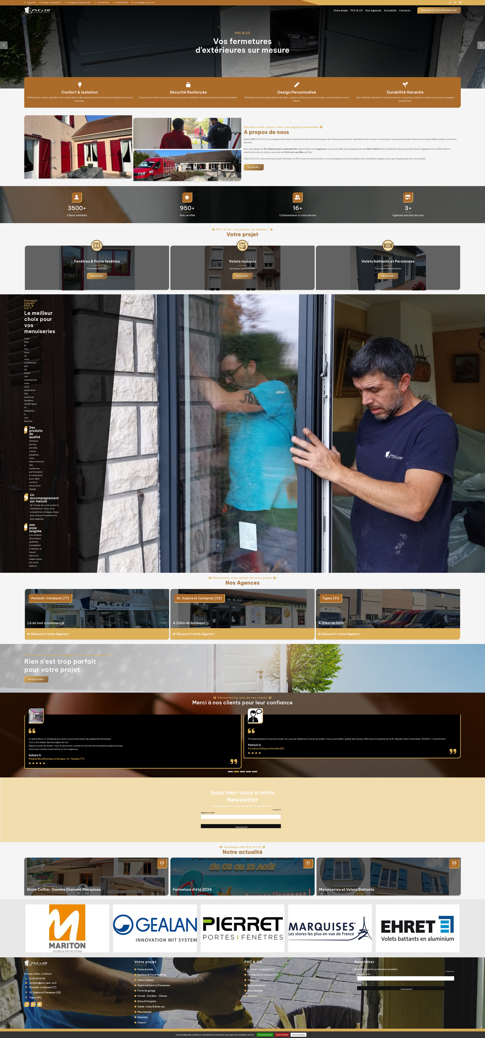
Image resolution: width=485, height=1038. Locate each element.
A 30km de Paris (331, 623)
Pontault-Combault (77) (50, 598)
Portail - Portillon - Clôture (152, 996)
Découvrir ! (97, 276)
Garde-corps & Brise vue (151, 1006)
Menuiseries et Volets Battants (346, 889)
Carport (142, 1022)
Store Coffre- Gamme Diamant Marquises (64, 889)
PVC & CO (356, 10)
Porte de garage (146, 990)
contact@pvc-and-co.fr (43, 982)
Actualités (390, 10)
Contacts (404, 10)
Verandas (143, 1017)
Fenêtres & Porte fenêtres (152, 974)
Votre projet (341, 10)
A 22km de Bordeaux (189, 623)
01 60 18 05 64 (37, 978)
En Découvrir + (36, 679)
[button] (481, 45)
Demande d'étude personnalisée (439, 10)
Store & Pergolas (147, 1001)
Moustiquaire (145, 1011)
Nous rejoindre (255, 990)
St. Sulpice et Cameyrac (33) (199, 598)
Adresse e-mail (208, 812)
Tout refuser (282, 1034)
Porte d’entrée (145, 969)
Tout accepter (265, 1034)
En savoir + (254, 167)
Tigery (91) (330, 598)
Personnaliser (298, 1034)
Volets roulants (146, 980)
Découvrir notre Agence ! (50, 634)
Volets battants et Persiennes (154, 985)
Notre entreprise (256, 985)
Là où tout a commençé (45, 623)
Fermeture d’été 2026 (192, 889)
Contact (252, 996)
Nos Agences (373, 10)
